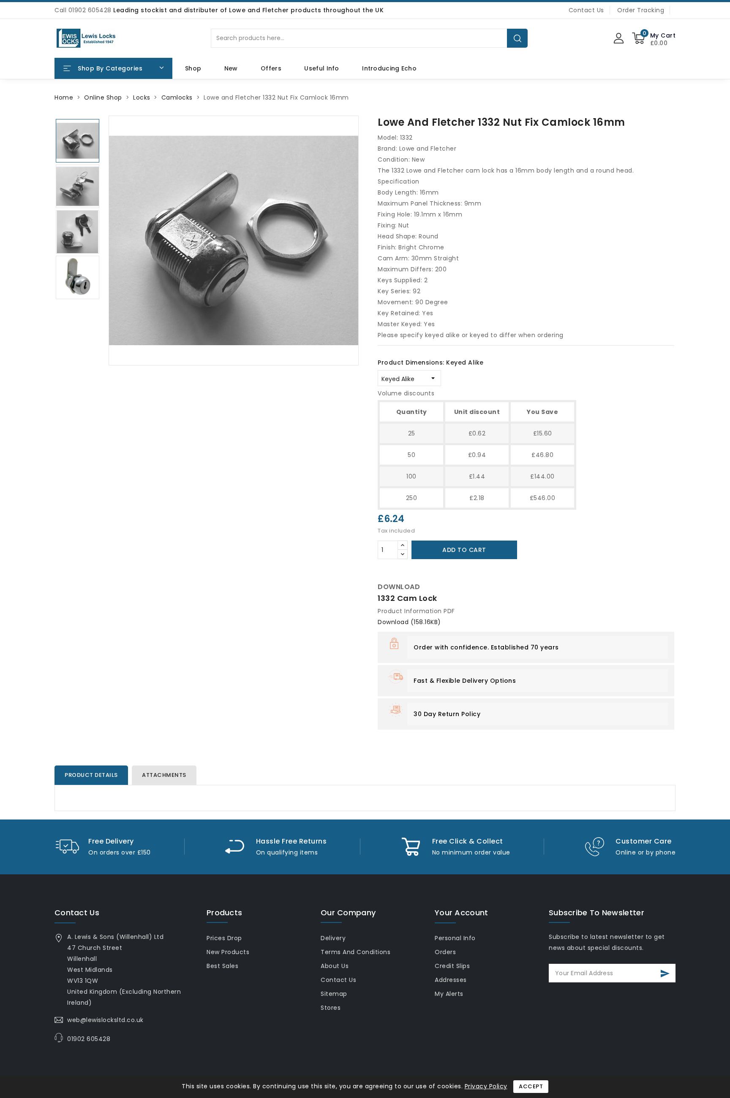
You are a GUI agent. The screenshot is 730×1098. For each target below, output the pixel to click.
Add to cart (464, 550)
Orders (445, 952)
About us (335, 966)
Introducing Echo (389, 68)
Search (517, 38)
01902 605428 (88, 1039)
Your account (461, 912)
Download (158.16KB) (409, 622)
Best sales (222, 966)
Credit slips (452, 966)
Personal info (455, 938)
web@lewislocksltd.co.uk (105, 1020)
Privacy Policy (486, 1086)
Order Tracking (640, 10)
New (231, 68)
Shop (193, 68)
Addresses (451, 980)
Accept (531, 1086)
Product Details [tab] (91, 775)
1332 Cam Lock (407, 598)
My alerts (449, 994)
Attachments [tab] (164, 775)
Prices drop (224, 938)
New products (228, 952)
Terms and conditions (355, 952)
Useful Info (321, 68)
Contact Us (586, 10)
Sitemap (334, 994)
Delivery (333, 938)
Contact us (76, 912)
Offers (271, 68)
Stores (330, 1007)
